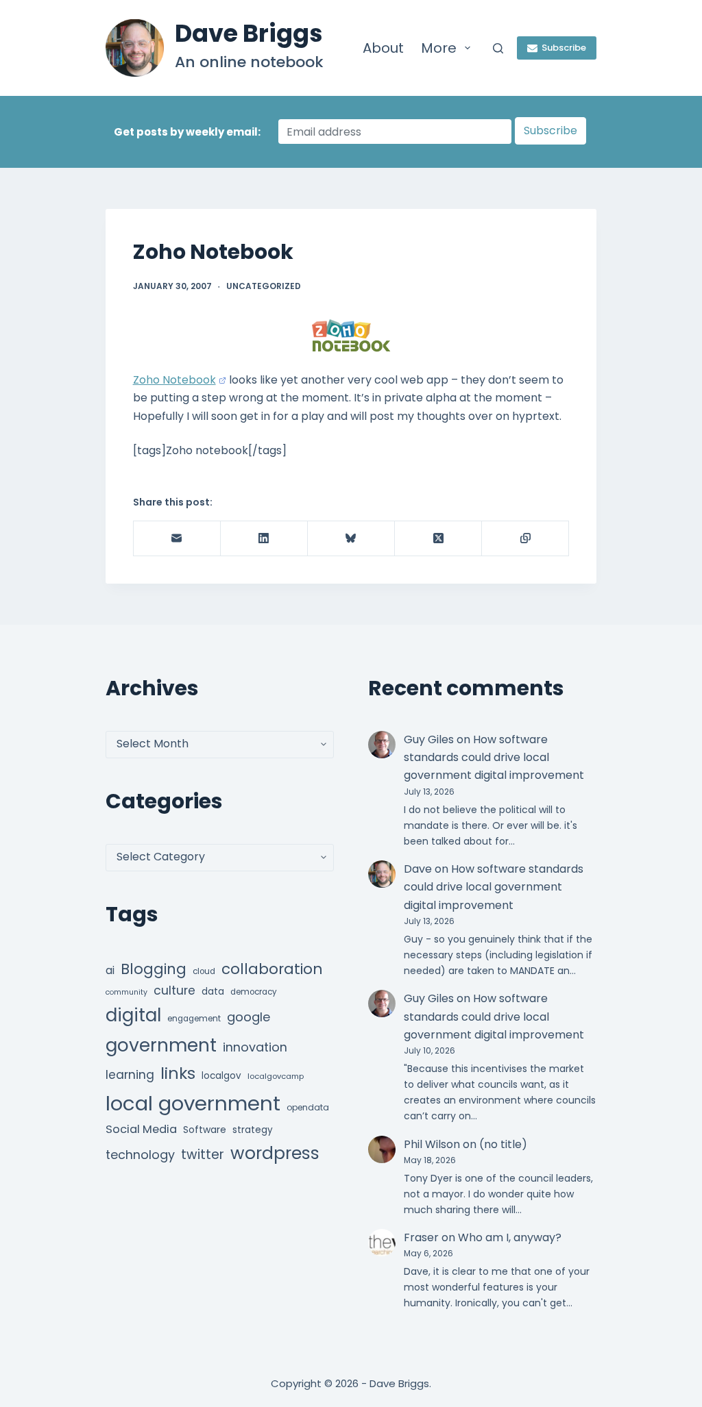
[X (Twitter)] (438, 538)
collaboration (272, 969)
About (383, 48)
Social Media (141, 1129)
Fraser (421, 1237)
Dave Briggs (249, 33)
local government (193, 1103)
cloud (204, 971)
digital (133, 1015)
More (439, 48)
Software (204, 1129)
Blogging (153, 969)
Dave (418, 869)
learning (130, 1075)
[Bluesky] (351, 538)
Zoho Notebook (174, 380)
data (213, 991)
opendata (308, 1107)
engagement (194, 1018)
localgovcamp (275, 1076)
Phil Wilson (432, 1144)
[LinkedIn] (264, 538)
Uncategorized (263, 286)
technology (140, 1154)
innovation (255, 1047)
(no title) (503, 1144)
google (248, 1016)
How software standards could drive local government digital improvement (494, 758)
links (177, 1073)
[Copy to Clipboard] (525, 538)
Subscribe (564, 47)
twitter (202, 1154)
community (126, 992)
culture (174, 990)
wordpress (274, 1153)
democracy (253, 991)
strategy (252, 1129)
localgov (221, 1075)
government (161, 1045)
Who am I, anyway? (509, 1237)
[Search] (498, 48)
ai (110, 970)
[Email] (177, 538)
